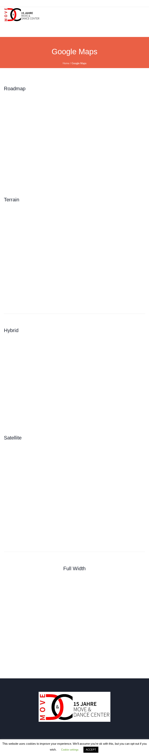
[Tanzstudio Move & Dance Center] (22, 14)
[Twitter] (86, 734)
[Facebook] (75, 734)
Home (66, 63)
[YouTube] (53, 734)
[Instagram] (64, 734)
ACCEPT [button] (91, 749)
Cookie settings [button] (70, 749)
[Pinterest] (98, 734)
